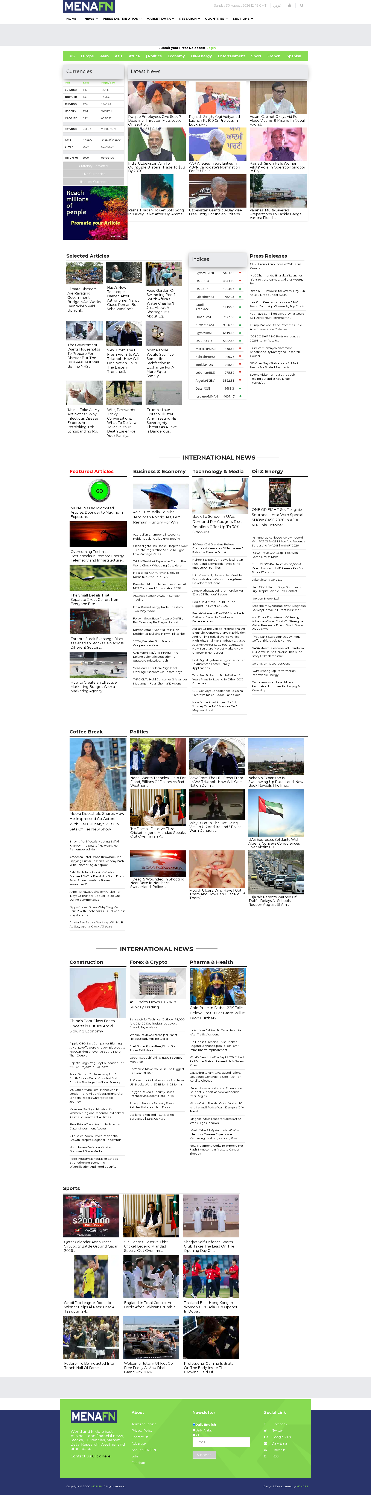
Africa (134, 56)
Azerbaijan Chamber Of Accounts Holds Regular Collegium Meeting (156, 536)
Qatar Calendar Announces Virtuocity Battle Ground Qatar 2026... (91, 1246)
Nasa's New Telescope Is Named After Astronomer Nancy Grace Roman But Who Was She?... (123, 298)
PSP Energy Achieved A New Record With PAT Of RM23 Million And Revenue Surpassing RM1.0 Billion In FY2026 (279, 541)
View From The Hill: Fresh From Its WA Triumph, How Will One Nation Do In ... (216, 782)
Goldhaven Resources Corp (271, 663)
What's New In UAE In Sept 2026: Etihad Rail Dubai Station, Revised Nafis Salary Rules (217, 1061)
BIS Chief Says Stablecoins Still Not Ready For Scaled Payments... (274, 365)
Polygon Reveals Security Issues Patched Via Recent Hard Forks (152, 1094)
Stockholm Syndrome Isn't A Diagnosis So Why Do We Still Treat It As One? (279, 608)
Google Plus (281, 1437)
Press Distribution (120, 19)
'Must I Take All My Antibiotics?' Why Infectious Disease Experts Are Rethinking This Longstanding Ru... (83, 420)
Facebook (279, 1424)
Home (71, 19)
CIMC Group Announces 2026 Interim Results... (275, 266)
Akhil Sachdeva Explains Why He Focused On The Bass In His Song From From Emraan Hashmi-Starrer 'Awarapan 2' (97, 878)
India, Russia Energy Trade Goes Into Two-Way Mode (158, 609)
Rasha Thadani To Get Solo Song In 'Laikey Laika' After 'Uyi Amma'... (156, 212)
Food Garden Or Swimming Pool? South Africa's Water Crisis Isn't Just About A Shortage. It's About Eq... (161, 303)
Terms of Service (144, 1424)
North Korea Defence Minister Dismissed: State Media (90, 1149)
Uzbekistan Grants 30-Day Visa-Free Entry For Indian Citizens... (215, 212)
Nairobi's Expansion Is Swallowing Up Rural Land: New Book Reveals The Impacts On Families (217, 563)
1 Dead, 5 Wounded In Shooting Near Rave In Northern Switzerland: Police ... (157, 883)
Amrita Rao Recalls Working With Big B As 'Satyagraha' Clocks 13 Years (96, 924)
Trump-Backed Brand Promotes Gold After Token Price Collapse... (276, 327)
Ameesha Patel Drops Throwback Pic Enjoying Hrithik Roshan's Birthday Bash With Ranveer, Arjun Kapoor (97, 861)
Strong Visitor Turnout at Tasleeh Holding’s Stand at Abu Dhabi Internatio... (272, 378)
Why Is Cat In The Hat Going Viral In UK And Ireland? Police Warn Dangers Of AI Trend (217, 1107)
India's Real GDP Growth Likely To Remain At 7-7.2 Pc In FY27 (156, 574)
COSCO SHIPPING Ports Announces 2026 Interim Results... (275, 338)
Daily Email (280, 1443)
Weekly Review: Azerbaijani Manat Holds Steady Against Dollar (153, 1037)
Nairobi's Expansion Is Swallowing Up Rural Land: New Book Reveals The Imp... (275, 782)
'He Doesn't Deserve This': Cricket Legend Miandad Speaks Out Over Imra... (146, 1246)
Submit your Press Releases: (182, 48)
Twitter (277, 1431)
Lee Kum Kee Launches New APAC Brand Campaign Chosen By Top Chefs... (278, 304)
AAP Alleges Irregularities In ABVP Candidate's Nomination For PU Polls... (214, 167)
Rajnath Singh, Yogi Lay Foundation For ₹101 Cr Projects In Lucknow (97, 1065)
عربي (277, 5)
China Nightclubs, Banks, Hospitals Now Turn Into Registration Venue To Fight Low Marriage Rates (160, 550)
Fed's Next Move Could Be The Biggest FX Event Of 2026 (213, 604)
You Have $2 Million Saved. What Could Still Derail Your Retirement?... (277, 315)
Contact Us (140, 1437)
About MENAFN (144, 1450)
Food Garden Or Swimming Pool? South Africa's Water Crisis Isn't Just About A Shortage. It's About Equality (95, 1078)
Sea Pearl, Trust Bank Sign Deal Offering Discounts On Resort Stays (157, 670)
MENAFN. (97, 1486)
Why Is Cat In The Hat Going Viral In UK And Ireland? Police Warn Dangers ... (215, 827)
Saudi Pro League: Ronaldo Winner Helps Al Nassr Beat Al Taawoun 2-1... (90, 1307)
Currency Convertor (93, 166)
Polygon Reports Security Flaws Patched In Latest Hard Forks (152, 1105)
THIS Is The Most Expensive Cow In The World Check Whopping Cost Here (159, 563)
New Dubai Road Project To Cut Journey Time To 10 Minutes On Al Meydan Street (215, 706)
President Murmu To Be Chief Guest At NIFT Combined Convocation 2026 (159, 586)
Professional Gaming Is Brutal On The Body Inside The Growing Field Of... (209, 1367)
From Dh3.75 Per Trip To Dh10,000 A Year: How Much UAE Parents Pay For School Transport (277, 568)
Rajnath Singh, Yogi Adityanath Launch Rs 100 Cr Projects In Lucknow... (215, 120)
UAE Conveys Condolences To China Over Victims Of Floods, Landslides (217, 693)
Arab (104, 56)
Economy (176, 56)
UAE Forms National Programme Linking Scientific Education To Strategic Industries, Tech (155, 656)
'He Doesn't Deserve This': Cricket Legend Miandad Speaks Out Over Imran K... (158, 832)
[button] (289, 5)
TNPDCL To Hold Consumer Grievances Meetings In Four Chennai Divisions (160, 681)
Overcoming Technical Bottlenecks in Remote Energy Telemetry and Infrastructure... (97, 556)
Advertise (139, 1443)
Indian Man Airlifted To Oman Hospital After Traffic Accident (216, 1032)
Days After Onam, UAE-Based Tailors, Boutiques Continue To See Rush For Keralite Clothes (215, 1076)
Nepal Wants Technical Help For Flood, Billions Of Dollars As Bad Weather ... (158, 782)
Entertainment (231, 56)
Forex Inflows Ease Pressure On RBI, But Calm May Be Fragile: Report (158, 620)
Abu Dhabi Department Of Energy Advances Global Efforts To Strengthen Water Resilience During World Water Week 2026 (278, 623)
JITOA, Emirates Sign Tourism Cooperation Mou (153, 643)
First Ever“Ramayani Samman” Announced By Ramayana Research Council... (275, 352)
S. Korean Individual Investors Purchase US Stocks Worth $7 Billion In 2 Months (157, 1082)
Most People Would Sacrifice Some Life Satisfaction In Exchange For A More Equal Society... (160, 363)
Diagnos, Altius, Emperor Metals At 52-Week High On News (216, 1121)
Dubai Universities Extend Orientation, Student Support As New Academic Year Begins (216, 1092)
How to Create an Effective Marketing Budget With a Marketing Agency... (94, 686)
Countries (214, 19)
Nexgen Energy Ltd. (265, 598)
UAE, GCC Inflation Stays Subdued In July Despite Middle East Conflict (277, 589)
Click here (101, 1456)
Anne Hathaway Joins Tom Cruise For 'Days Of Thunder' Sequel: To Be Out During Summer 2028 (95, 895)
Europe (87, 56)
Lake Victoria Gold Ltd (267, 579)
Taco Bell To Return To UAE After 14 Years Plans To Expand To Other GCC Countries (217, 679)
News (89, 19)
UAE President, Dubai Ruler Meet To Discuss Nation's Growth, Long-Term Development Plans (217, 579)
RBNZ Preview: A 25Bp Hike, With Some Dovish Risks (275, 555)
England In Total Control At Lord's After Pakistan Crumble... (151, 1305)
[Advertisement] (185, 35)
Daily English (205, 1425)
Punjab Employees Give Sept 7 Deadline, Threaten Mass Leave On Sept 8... (154, 120)
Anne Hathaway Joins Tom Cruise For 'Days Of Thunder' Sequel (217, 592)
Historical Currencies (94, 182)
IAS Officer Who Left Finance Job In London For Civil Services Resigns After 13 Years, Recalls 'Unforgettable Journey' (96, 1095)
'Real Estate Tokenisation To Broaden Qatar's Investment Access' (95, 1126)
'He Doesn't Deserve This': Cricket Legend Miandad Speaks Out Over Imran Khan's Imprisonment (214, 1046)
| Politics (154, 56)
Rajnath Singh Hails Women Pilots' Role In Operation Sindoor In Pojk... (277, 167)
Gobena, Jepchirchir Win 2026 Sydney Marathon (156, 1059)
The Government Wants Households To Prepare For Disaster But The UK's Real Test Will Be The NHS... (83, 356)
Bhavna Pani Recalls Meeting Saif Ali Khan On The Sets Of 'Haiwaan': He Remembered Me (94, 845)
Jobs (135, 1456)
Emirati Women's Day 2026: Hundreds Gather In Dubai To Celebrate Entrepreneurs (218, 617)
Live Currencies (93, 174)
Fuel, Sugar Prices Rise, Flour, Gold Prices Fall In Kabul (153, 1048)
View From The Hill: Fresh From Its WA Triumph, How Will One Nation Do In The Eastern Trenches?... (123, 361)
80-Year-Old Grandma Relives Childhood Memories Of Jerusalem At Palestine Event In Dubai (218, 548)
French (274, 56)
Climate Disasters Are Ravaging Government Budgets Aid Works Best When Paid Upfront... (83, 300)
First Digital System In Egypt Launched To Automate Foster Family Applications (218, 664)
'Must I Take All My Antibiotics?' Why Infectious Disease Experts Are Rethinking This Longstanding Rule (214, 1134)
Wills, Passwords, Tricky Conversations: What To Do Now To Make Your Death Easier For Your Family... (122, 423)
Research (188, 19)
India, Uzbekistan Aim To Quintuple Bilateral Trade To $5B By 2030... (156, 167)
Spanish (294, 56)
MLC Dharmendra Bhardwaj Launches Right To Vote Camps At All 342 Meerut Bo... (276, 279)
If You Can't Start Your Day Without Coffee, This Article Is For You (276, 638)
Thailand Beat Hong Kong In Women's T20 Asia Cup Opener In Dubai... (210, 1307)
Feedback (139, 1463)
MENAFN (302, 1486)
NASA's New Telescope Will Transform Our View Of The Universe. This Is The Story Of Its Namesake (278, 652)
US (72, 56)
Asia (119, 56)
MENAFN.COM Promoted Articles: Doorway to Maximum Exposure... (97, 512)
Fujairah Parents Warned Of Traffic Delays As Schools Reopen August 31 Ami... (272, 901)
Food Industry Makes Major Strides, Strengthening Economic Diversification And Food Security (94, 1162)
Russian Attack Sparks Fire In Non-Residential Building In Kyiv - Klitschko (159, 632)
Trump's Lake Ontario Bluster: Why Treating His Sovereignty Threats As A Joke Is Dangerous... (162, 420)
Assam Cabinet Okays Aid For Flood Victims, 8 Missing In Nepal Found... (277, 120)
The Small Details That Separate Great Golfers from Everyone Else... (95, 599)
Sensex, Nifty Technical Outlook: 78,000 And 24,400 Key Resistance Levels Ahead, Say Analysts (157, 1023)
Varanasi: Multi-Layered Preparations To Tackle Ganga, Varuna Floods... (276, 214)
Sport (256, 56)
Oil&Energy (201, 56)
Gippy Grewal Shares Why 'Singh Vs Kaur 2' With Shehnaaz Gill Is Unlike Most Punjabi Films (97, 911)
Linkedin (278, 1450)
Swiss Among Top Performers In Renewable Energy (274, 673)
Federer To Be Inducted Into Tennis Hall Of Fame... (89, 1365)
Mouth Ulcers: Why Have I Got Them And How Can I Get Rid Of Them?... (217, 894)
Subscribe (204, 1455)
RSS (275, 1456)
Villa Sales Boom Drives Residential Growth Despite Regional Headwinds (95, 1138)
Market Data (159, 19)
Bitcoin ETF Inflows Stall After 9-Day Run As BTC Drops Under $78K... (277, 293)
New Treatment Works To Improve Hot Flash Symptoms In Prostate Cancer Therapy (216, 1149)
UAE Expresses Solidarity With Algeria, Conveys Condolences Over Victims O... (274, 843)
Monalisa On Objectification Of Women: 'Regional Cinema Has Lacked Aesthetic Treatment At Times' (97, 1113)
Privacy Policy (142, 1431)
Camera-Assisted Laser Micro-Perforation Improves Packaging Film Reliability (277, 686)
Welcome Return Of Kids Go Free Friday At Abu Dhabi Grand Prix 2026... (148, 1367)
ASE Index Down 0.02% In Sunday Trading (156, 597)
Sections (241, 19)
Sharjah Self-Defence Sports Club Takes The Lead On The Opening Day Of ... (209, 1246)
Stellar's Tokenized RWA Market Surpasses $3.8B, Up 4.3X (152, 1116)
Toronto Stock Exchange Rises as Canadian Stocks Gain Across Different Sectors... (97, 643)
